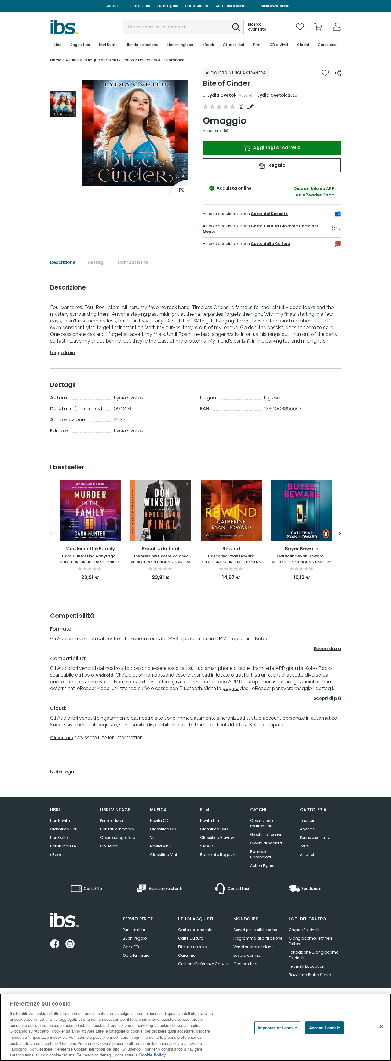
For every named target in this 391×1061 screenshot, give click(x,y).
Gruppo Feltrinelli (304, 929)
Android (104, 675)
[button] (236, 27)
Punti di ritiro (139, 6)
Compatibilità (133, 262)
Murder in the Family (90, 549)
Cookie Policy (152, 1055)
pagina (230, 688)
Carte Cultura (196, 6)
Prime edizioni (113, 820)
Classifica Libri (63, 829)
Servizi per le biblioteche (255, 929)
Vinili (154, 837)
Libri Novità (60, 820)
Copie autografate (117, 837)
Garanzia (187, 955)
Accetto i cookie (324, 1027)
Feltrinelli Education (306, 966)
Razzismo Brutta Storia (310, 974)
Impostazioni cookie (277, 1027)
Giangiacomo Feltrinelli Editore (310, 941)
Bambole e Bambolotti (260, 854)
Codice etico (245, 963)
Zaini (304, 846)
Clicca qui (61, 738)
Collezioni (109, 846)
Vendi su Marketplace (253, 946)
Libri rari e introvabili (118, 829)
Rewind (231, 549)
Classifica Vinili (164, 854)
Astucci (307, 854)
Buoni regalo (167, 6)
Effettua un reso (192, 946)
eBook (55, 854)
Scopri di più (327, 649)
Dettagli (96, 262)
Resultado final (160, 549)
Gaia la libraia (136, 955)
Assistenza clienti (275, 6)
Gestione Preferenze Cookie (203, 963)
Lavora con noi (247, 955)
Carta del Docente (269, 213)
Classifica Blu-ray (217, 837)
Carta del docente (231, 6)
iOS (86, 675)
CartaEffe (113, 6)
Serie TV (207, 846)
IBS (225, 130)
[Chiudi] (381, 1026)
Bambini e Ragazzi (217, 854)
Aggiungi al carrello (276, 147)
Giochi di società (266, 843)
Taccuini (308, 820)
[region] (195, 1027)
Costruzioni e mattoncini (262, 823)
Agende (307, 829)
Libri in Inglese (63, 846)
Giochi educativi (265, 834)
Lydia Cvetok (221, 95)
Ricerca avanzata (257, 27)
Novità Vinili (160, 846)
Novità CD (159, 820)
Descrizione (62, 262)
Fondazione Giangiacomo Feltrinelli (313, 955)
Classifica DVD (214, 829)
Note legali (63, 771)
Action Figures (263, 865)
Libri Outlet (59, 837)
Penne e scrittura (315, 837)
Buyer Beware (301, 549)
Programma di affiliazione (257, 938)
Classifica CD (163, 829)
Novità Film (210, 820)
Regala (276, 165)
